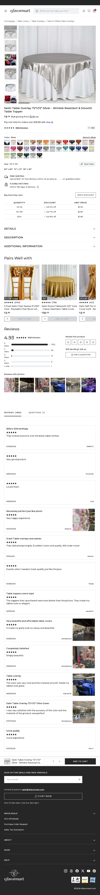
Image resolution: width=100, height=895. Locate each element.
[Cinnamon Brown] (78, 142)
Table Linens (23, 21)
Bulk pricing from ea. (25, 116)
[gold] (39, 142)
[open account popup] (83, 11)
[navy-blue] (85, 149)
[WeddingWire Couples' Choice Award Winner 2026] (85, 880)
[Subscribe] (79, 779)
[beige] (13, 142)
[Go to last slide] (10, 28)
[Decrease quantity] (47, 761)
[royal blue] (78, 149)
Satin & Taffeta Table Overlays (60, 21)
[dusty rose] (91, 142)
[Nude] (52, 142)
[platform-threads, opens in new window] (71, 871)
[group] (10, 32)
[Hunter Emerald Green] (26, 155)
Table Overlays (38, 21)
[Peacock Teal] (72, 149)
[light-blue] (52, 149)
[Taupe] (33, 142)
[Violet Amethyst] (33, 149)
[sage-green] (13, 155)
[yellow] (91, 149)
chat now (45, 796)
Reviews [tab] (12, 412)
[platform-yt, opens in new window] (88, 871)
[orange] (46, 142)
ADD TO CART (25, 319)
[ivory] (20, 142)
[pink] (7, 149)
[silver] (33, 155)
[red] (65, 142)
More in (89, 137)
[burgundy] (20, 149)
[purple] (39, 149)
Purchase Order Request (16, 824)
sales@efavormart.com (33, 789)
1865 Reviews (21, 128)
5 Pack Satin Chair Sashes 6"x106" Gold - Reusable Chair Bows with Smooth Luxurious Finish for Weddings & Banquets (21, 308)
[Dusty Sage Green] (46, 149)
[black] (39, 155)
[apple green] (7, 155)
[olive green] (20, 155)
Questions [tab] (37, 412)
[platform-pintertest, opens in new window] (94, 871)
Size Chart (89, 164)
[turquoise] (65, 149)
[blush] (85, 142)
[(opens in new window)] (75, 880)
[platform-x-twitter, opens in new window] (82, 871)
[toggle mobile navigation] (5, 11)
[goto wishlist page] (89, 11)
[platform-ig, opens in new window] (65, 871)
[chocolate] (72, 142)
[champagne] (26, 142)
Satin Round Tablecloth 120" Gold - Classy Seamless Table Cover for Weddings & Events (59, 308)
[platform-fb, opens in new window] (77, 871)
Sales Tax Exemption (14, 830)
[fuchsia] (13, 149)
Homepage (9, 21)
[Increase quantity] (59, 761)
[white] (7, 142)
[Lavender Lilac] (26, 149)
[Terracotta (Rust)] (59, 142)
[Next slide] (10, 101)
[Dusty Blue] (59, 149)
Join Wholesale (11, 819)
